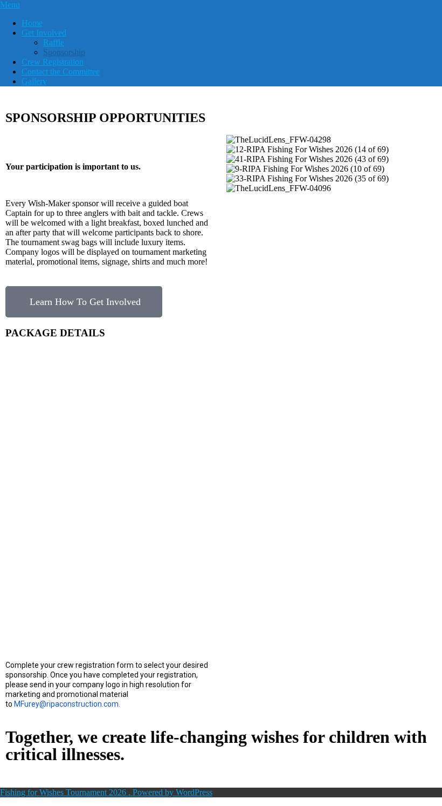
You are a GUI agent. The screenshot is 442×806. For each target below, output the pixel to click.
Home (32, 23)
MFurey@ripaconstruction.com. (68, 704)
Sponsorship (64, 52)
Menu (10, 4)
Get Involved (44, 32)
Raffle (53, 42)
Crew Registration (53, 61)
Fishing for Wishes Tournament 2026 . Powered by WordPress (106, 792)
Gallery (34, 81)
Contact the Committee (61, 71)
